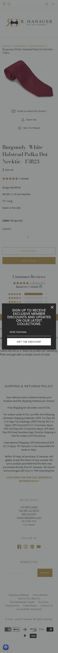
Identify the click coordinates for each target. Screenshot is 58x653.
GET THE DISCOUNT (29, 342)
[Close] (52, 307)
